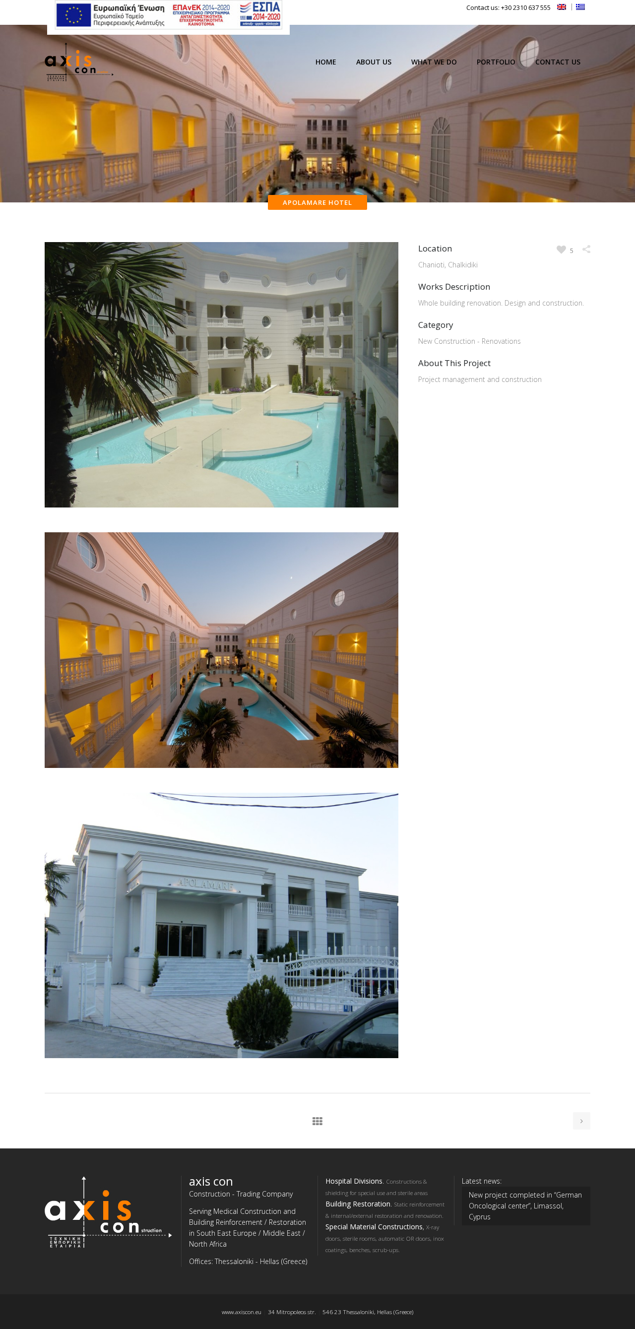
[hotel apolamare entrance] (221, 1077)
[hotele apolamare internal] (221, 787)
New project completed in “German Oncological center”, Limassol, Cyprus (525, 1205)
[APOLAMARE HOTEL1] (221, 526)
